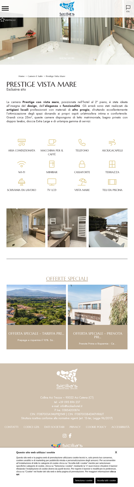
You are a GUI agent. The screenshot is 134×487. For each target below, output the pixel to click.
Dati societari (54, 427)
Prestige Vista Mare (55, 76)
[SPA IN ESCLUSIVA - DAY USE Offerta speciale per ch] (99, 349)
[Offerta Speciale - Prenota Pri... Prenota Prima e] (37, 349)
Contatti (11, 427)
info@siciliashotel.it (71, 406)
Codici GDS (31, 427)
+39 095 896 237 (69, 402)
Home (22, 76)
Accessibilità (120, 427)
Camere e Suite (35, 76)
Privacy (75, 427)
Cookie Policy (96, 427)
